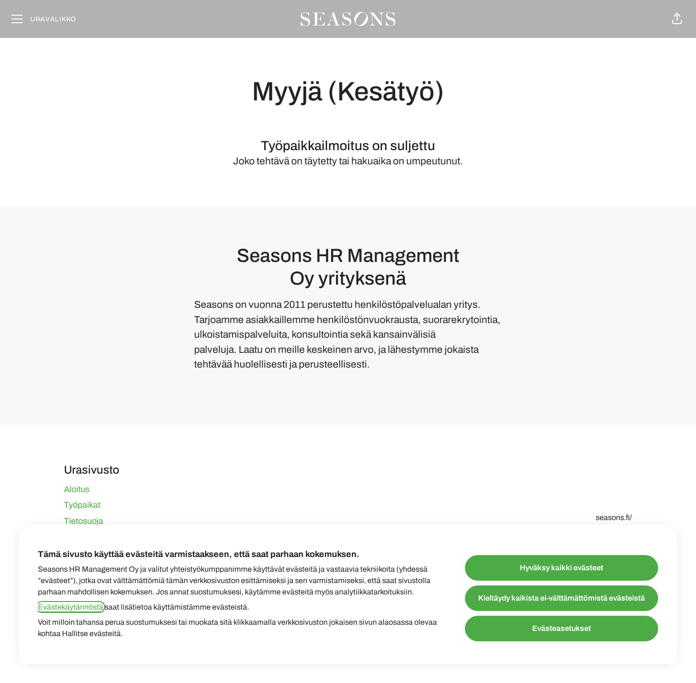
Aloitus (76, 489)
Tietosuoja (83, 521)
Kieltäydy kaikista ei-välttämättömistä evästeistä (561, 598)
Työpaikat (82, 505)
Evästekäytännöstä (70, 607)
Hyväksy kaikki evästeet (561, 568)
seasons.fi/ (614, 517)
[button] (677, 19)
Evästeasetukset (561, 628)
